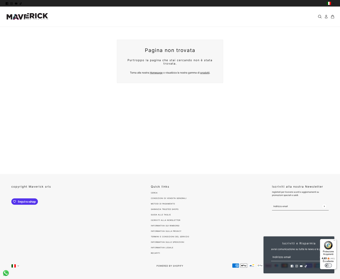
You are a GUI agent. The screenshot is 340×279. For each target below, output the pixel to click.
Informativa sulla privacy (166, 231)
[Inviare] (324, 206)
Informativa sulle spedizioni (167, 242)
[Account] (326, 16)
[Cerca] (320, 16)
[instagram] (11, 3)
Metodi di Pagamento (163, 204)
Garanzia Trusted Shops (164, 209)
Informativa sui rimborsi (165, 226)
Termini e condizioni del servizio (170, 237)
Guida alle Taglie (161, 215)
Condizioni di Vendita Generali (169, 198)
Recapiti (155, 253)
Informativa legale (162, 247)
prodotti (204, 72)
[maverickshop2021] (27, 16)
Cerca (154, 193)
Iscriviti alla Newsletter (165, 220)
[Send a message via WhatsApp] (6, 273)
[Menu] (334, 241)
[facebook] (7, 3)
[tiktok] (20, 3)
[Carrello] (332, 16)
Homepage (156, 72)
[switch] (328, 265)
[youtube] (16, 3)
